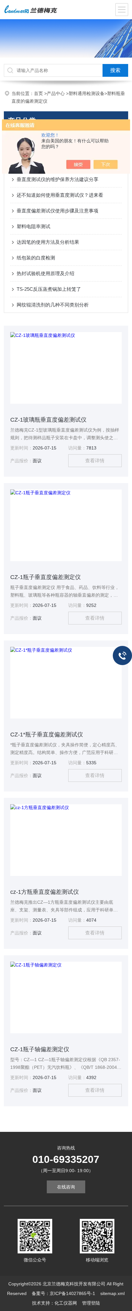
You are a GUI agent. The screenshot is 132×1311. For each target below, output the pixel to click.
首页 (39, 93)
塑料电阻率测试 (33, 226)
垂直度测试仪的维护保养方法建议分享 (57, 179)
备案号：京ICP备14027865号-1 (63, 1293)
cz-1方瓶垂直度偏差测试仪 (44, 892)
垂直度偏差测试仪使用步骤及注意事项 (57, 210)
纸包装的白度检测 (36, 257)
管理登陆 (91, 1303)
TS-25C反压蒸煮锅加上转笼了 (49, 289)
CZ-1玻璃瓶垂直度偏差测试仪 (48, 420)
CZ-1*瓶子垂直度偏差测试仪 (46, 734)
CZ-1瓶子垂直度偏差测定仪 (45, 577)
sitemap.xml (112, 1293)
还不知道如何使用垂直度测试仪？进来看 (60, 195)
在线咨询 (66, 1186)
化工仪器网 (65, 1303)
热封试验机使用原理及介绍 (45, 273)
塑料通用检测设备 (86, 93)
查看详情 (94, 460)
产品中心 (56, 93)
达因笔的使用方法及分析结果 (48, 242)
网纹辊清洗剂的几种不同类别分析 (53, 304)
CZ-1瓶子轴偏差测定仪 (39, 1049)
